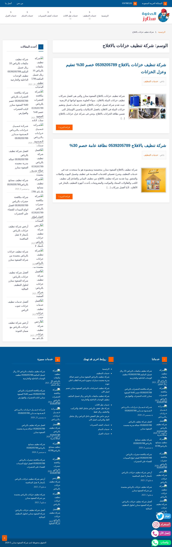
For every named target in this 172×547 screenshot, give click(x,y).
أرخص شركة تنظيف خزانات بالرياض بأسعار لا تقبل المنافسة (18, 232)
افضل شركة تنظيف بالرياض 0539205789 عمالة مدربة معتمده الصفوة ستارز (18, 159)
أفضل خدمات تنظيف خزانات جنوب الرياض (18, 305)
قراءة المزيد (64, 127)
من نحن (20, 3)
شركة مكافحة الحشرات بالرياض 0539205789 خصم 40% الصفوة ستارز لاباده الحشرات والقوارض (18, 103)
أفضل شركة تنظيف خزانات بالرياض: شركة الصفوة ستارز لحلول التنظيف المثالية (18, 280)
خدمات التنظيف (151, 81)
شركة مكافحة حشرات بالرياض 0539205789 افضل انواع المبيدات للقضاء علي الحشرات (18, 205)
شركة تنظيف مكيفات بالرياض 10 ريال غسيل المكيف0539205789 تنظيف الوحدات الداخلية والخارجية (18, 69)
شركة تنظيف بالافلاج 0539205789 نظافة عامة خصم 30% (118, 145)
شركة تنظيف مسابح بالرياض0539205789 (17, 182)
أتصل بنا (8, 3)
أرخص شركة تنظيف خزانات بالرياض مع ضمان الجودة (18, 326)
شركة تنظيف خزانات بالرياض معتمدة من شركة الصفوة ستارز (18, 255)
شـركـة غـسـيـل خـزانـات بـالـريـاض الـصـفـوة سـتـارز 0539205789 (19, 132)
